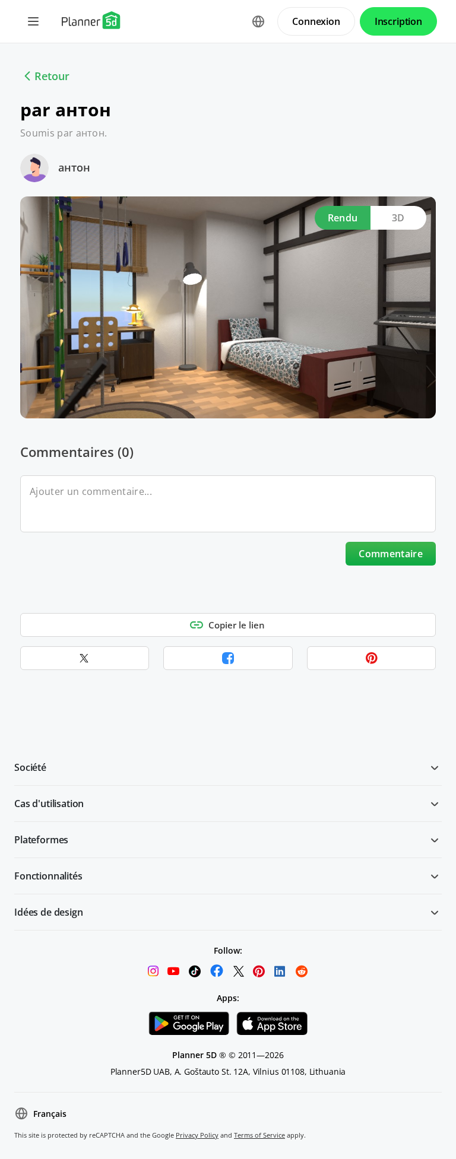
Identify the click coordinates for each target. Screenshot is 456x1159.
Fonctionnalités (48, 875)
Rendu (343, 217)
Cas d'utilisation (49, 803)
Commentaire (391, 553)
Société (30, 767)
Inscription (398, 21)
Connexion (316, 21)
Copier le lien (236, 625)
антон (74, 167)
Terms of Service (259, 1135)
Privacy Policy (197, 1135)
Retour (51, 76)
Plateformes (41, 839)
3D (398, 217)
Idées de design (48, 912)
